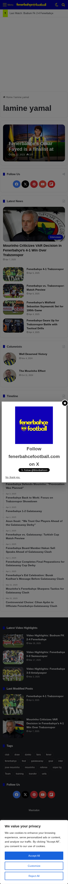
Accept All (34, 855)
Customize (34, 865)
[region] (34, 852)
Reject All (34, 875)
